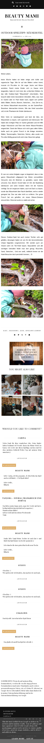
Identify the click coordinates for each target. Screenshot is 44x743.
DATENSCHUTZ (9, 711)
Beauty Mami (22, 470)
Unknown (21, 613)
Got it (29, 738)
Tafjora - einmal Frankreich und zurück (22, 499)
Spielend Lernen (33, 330)
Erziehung (14, 330)
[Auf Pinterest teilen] (25, 335)
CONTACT (7, 716)
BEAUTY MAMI (22, 16)
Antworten (22, 458)
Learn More (18, 738)
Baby (5, 330)
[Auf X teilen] (18, 335)
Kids (22, 330)
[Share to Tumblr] (22, 335)
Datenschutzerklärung (16, 693)
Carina (22, 438)
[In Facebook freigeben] (14, 335)
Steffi (22, 565)
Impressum (8, 714)
